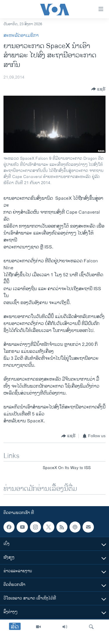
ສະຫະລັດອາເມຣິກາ (21, 35)
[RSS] (61, 527)
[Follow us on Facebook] (9, 527)
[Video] (38, 627)
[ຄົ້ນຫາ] (91, 627)
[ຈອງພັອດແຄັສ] (88, 527)
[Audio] (65, 627)
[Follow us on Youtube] (22, 527)
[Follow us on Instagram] (35, 527)
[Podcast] (75, 527)
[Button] (98, 89)
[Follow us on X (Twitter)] (48, 527)
